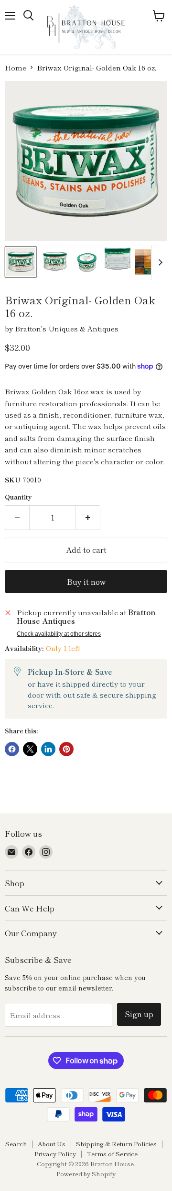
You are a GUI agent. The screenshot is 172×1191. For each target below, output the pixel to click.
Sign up (139, 1014)
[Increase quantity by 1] (88, 517)
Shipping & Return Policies (116, 1143)
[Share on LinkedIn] (48, 749)
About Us (51, 1143)
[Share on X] (30, 749)
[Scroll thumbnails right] (158, 262)
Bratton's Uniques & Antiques (66, 328)
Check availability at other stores (59, 634)
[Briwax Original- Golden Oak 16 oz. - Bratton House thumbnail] (149, 262)
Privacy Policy (55, 1153)
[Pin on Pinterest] (66, 749)
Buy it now (86, 581)
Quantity (18, 496)
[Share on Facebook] (12, 749)
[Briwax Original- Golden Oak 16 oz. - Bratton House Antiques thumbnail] (54, 262)
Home (15, 67)
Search (16, 1143)
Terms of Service (112, 1153)
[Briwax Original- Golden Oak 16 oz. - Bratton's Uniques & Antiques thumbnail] (20, 262)
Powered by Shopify (86, 1173)
